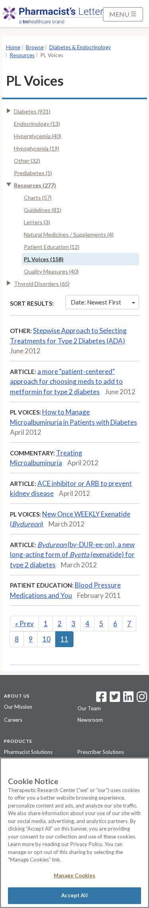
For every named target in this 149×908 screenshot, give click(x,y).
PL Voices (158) (44, 259)
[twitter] (114, 699)
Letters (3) (37, 222)
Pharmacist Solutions (28, 752)
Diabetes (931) (32, 111)
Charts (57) (38, 197)
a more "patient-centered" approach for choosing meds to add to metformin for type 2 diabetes (66, 381)
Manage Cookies (75, 875)
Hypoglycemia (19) (36, 148)
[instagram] (142, 699)
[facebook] (101, 699)
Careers (13, 720)
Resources (22, 55)
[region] (74, 833)
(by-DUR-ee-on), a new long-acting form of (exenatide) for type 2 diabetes (72, 554)
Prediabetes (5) (33, 173)
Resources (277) (35, 185)
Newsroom (90, 720)
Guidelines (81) (42, 209)
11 (64, 639)
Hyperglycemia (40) (37, 136)
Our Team (89, 708)
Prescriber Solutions (100, 752)
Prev (24, 623)
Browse (35, 47)
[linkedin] (128, 699)
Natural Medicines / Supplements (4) (69, 234)
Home (13, 47)
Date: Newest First (96, 302)
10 (46, 639)
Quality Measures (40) (51, 271)
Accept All (74, 895)
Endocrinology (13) (37, 123)
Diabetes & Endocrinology (80, 47)
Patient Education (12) (51, 246)
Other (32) (27, 160)
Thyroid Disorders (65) (42, 283)
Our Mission (18, 707)
